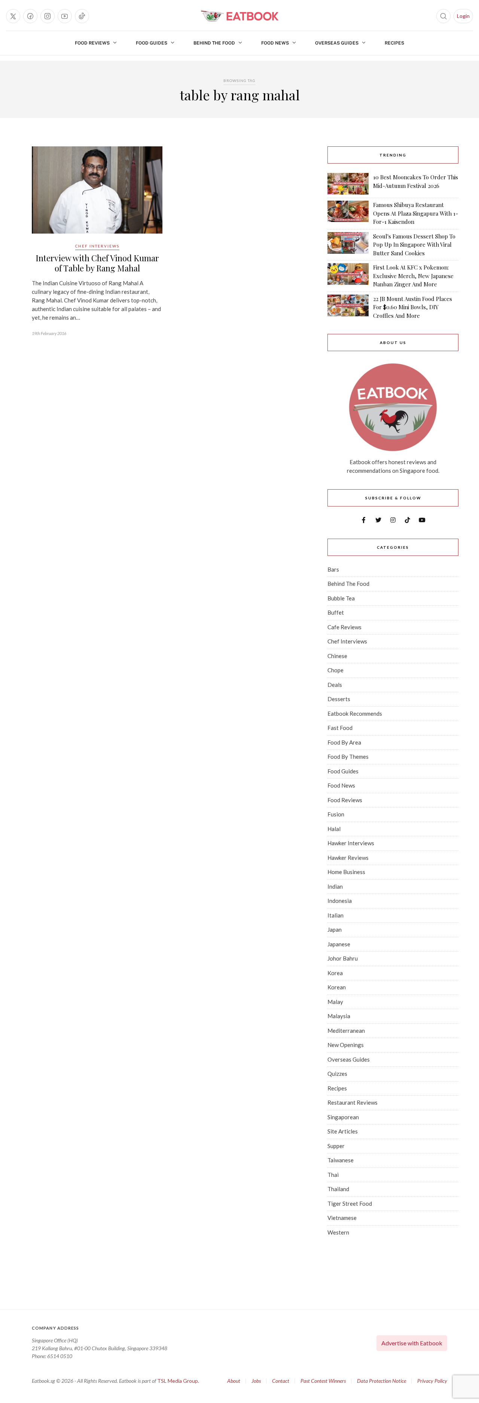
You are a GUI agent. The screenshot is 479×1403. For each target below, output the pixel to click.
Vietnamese (342, 1217)
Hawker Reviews (348, 857)
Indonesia (339, 900)
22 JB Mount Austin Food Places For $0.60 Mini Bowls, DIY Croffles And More (412, 307)
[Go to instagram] (47, 16)
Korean (336, 987)
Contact (280, 1381)
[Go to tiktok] (82, 16)
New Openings (345, 1044)
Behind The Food (214, 43)
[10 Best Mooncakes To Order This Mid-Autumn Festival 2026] (348, 184)
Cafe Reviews (344, 627)
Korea (335, 973)
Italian (335, 915)
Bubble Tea (341, 598)
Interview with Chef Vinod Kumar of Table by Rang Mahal (97, 262)
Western (338, 1232)
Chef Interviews (97, 246)
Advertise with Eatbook (411, 1342)
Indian (335, 886)
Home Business (346, 871)
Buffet (335, 612)
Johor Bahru (342, 958)
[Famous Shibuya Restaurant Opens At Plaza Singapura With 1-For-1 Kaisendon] (348, 213)
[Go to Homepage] (239, 16)
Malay (335, 1001)
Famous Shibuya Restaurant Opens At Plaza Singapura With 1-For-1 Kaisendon (415, 213)
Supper (336, 1145)
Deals (334, 684)
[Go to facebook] (30, 16)
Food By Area (344, 742)
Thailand (338, 1189)
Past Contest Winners (323, 1381)
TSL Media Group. (178, 1381)
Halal (334, 828)
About (233, 1381)
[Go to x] (13, 16)
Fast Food (340, 727)
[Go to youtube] (65, 16)
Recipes (394, 43)
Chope (335, 670)
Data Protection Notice (381, 1381)
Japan (334, 929)
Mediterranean (346, 1030)
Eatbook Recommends (354, 713)
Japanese (338, 944)
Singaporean (343, 1117)
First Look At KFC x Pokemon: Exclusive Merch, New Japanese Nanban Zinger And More (413, 276)
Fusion (335, 814)
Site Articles (342, 1131)
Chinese (337, 655)
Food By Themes (348, 756)
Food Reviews (92, 43)
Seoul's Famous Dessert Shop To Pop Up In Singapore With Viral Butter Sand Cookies (414, 244)
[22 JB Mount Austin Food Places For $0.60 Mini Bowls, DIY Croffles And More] (348, 307)
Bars (333, 569)
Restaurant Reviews (352, 1102)
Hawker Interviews (350, 843)
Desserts (338, 699)
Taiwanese (340, 1160)
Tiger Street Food (349, 1203)
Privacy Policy (432, 1381)
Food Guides (151, 43)
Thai (333, 1174)
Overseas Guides (337, 43)
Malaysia (338, 1016)
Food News (275, 43)
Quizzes (337, 1073)
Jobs (256, 1381)
